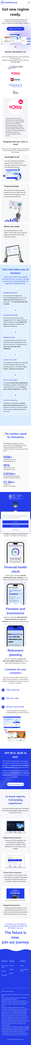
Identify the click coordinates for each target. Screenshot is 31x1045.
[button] (28, 2)
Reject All (15, 521)
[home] (13, 2)
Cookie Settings (15, 529)
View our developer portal (15, 784)
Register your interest (15, 29)
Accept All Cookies (15, 525)
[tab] (15, 691)
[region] (15, 523)
